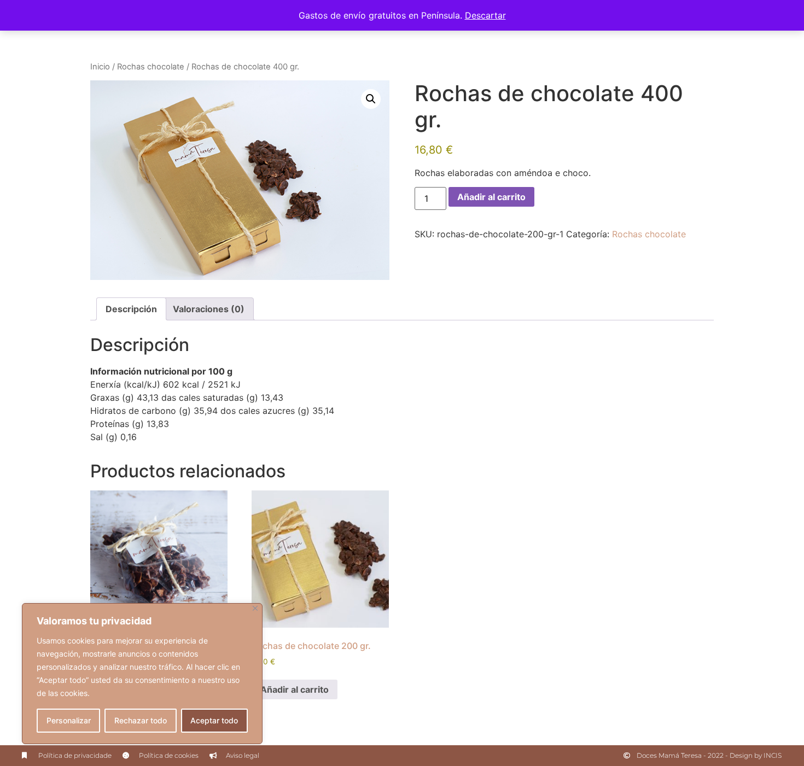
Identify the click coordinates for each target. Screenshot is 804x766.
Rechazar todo (140, 720)
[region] (142, 673)
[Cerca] (255, 608)
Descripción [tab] (131, 308)
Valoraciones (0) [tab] (208, 308)
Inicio (100, 67)
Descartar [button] (485, 15)
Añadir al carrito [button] (294, 689)
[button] (371, 99)
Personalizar (68, 720)
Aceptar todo (214, 720)
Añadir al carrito (491, 196)
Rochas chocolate (150, 67)
